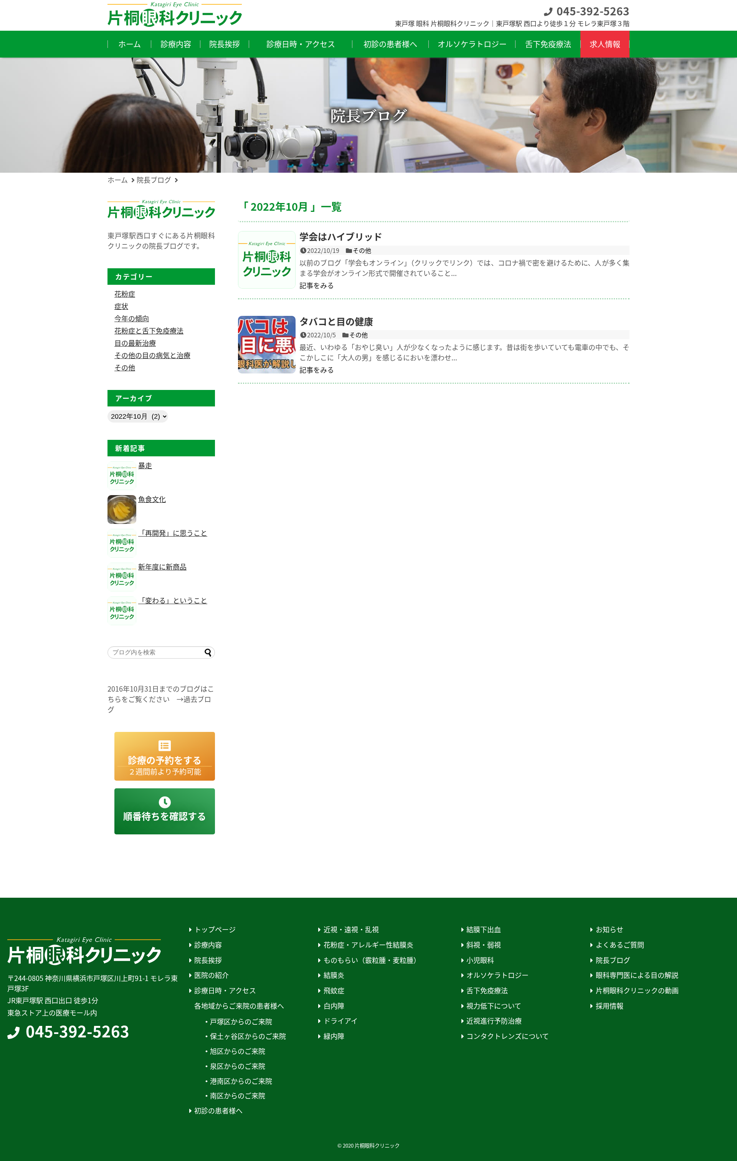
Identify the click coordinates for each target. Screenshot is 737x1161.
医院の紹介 (211, 975)
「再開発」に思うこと (172, 533)
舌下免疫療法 (487, 990)
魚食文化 (152, 499)
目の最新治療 (135, 343)
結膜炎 (334, 975)
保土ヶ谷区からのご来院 (248, 1036)
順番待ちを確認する (164, 815)
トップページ (215, 929)
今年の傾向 (131, 318)
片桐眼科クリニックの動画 (637, 990)
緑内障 (334, 1036)
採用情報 (609, 1006)
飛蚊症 (334, 990)
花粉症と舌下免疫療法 (148, 330)
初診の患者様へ (218, 1110)
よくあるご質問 (620, 945)
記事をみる (316, 285)
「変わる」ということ (172, 600)
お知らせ (609, 929)
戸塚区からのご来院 (241, 1021)
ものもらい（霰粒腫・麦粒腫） (372, 960)
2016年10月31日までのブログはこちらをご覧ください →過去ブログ (160, 699)
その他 (362, 250)
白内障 (334, 1006)
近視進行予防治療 (494, 1021)
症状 (121, 306)
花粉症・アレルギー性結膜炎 (368, 945)
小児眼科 (480, 960)
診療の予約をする (165, 765)
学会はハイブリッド (340, 236)
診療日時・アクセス (225, 990)
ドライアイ (341, 1021)
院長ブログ (613, 960)
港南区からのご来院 (241, 1081)
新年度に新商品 (162, 566)
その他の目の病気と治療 (152, 355)
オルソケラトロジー (497, 975)
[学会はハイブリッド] (267, 260)
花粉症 (124, 294)
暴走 (145, 465)
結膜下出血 (483, 929)
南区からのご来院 (237, 1095)
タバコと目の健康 (336, 321)
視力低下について (493, 1006)
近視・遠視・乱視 (351, 929)
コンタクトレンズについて (507, 1036)
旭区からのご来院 (237, 1051)
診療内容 (208, 945)
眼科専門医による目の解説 (637, 975)
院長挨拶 (208, 960)
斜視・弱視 (483, 945)
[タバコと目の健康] (267, 344)
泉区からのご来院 (237, 1066)
